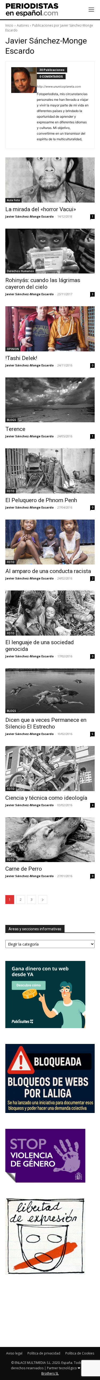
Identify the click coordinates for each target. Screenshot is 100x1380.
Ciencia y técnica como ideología (46, 798)
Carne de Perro (23, 869)
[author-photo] (24, 105)
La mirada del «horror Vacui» (40, 209)
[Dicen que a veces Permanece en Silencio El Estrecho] (50, 691)
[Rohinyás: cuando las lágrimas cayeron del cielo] (50, 251)
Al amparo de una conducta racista (48, 571)
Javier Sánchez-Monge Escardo (29, 216)
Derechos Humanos (20, 271)
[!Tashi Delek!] (50, 328)
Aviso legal (14, 1353)
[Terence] (50, 400)
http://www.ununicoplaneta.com (59, 86)
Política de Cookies (79, 1353)
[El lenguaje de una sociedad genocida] (50, 613)
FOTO (10, 491)
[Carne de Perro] (50, 839)
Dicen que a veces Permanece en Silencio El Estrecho (45, 723)
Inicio (9, 25)
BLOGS (11, 420)
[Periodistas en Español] (32, 10)
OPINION (13, 349)
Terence (15, 429)
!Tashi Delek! (21, 358)
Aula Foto (13, 200)
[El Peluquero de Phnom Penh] (50, 470)
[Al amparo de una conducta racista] (50, 542)
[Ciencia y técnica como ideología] (50, 768)
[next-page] (42, 899)
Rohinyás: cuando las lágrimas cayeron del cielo (42, 283)
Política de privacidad (43, 1353)
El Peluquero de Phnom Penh (41, 500)
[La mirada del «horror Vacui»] (50, 180)
